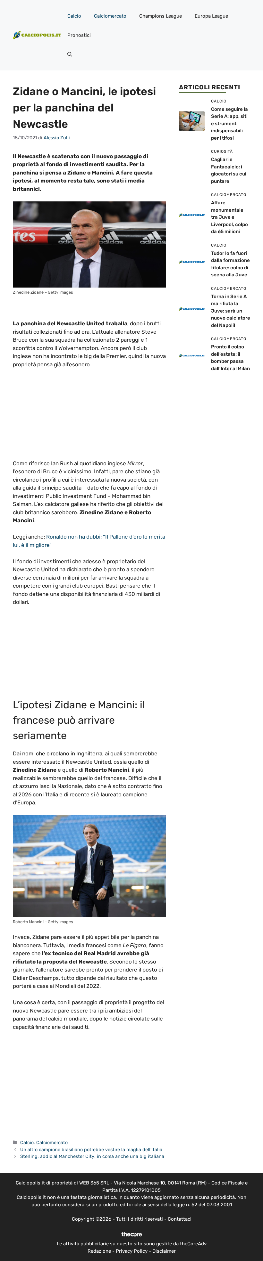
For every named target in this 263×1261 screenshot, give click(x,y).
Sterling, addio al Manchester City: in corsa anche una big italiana (92, 1156)
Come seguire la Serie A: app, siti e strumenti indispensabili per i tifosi (229, 123)
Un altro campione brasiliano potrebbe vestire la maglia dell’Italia (91, 1149)
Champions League (160, 16)
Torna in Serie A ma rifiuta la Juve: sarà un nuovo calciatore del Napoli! (230, 311)
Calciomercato (110, 16)
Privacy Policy (132, 1251)
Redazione (99, 1251)
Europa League (211, 16)
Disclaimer (164, 1251)
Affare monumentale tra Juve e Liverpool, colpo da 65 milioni (229, 217)
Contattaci (179, 1219)
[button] (70, 54)
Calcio (74, 16)
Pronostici (79, 35)
